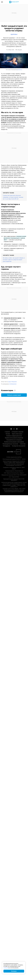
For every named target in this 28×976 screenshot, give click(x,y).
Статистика (22, 443)
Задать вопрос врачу (17, 433)
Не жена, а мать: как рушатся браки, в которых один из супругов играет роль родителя (14, 259)
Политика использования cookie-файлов (14, 441)
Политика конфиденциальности (14, 435)
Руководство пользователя (18, 445)
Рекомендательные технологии (10, 443)
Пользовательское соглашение (14, 439)
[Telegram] (16, 428)
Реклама (8, 433)
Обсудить (19, 49)
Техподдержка (6, 445)
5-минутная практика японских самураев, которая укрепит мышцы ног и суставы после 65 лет (13, 197)
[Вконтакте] (11, 428)
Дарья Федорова (12, 381)
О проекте (7, 431)
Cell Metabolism (13, 384)
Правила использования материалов (14, 437)
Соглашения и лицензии (17, 431)
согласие (5, 967)
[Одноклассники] (14, 428)
